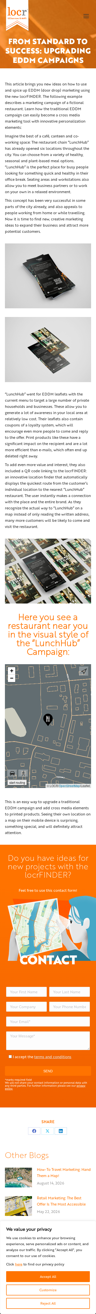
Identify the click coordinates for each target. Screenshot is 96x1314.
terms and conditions (52, 1056)
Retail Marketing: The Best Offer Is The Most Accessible (61, 1201)
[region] (48, 1267)
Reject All (48, 1303)
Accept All (48, 1276)
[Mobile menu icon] (86, 16)
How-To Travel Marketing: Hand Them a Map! (64, 1172)
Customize (48, 1290)
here (18, 1264)
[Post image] (18, 1177)
